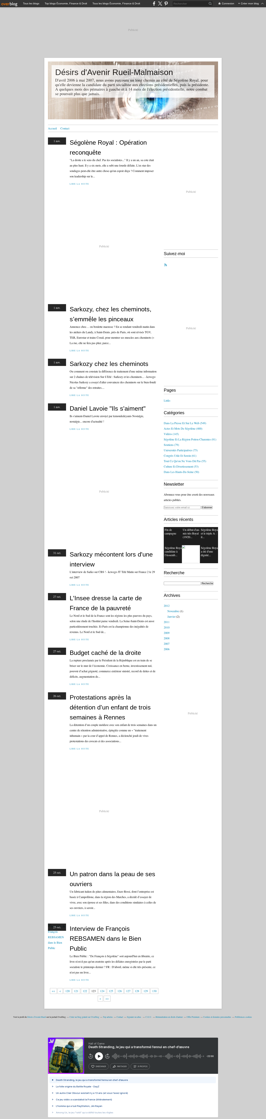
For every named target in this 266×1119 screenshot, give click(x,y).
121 (76, 991)
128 (137, 991)
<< (53, 991)
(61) (180, 455)
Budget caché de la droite (105, 652)
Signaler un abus (134, 1016)
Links (167, 400)
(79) (171, 445)
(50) (181, 472)
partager (122, 1066)
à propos (142, 1066)
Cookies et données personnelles (217, 1016)
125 (111, 991)
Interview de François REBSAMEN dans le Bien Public (105, 938)
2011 (167, 622)
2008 (167, 638)
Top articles (108, 1016)
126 (119, 991)
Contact (64, 128)
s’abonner (101, 1066)
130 (154, 991)
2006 (167, 649)
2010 (167, 627)
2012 (167, 606)
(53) (181, 466)
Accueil (52, 128)
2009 (167, 633)
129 (145, 991)
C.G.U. (148, 1016)
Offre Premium (193, 1016)
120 (67, 991)
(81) (190, 439)
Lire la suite (79, 183)
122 (85, 991)
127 (128, 991)
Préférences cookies (243, 1016)
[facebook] (154, 3)
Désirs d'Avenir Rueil (36, 1016)
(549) (185, 423)
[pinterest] (166, 3)
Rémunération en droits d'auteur (169, 1016)
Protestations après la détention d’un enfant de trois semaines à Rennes (110, 707)
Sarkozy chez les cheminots (109, 363)
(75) (181, 450)
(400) (183, 428)
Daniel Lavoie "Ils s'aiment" (107, 408)
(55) (185, 461)
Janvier (171, 616)
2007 (167, 643)
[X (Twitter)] (160, 3)
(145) (171, 434)
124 (102, 991)
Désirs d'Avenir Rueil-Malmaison (114, 72)
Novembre (173, 611)
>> (107, 998)
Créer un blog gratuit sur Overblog (84, 1016)
